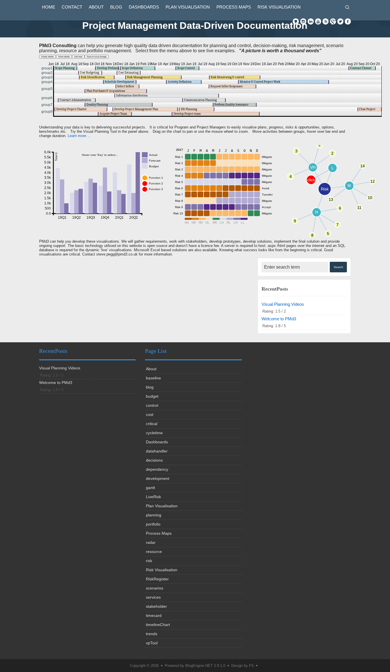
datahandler (157, 451)
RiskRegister (157, 579)
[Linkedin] (310, 21)
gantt (150, 487)
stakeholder (156, 606)
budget (152, 396)
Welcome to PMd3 (279, 318)
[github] (296, 21)
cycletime (154, 432)
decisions (154, 460)
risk (149, 560)
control (152, 405)
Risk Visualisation (279, 7)
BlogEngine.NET (199, 665)
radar (151, 542)
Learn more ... (79, 136)
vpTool (152, 643)
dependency (157, 469)
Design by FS (242, 665)
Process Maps (233, 7)
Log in (335, 5)
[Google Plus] (333, 21)
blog (116, 7)
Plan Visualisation (188, 7)
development (157, 478)
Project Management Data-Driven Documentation (194, 25)
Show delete (64, 57)
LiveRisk (153, 496)
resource (154, 551)
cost (149, 414)
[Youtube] (318, 21)
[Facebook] (348, 21)
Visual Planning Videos (283, 304)
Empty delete (47, 57)
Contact (72, 7)
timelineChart (158, 624)
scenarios (154, 588)
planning (153, 515)
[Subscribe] (325, 21)
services (153, 597)
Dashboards (144, 7)
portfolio (153, 524)
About (96, 7)
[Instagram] (303, 21)
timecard (154, 615)
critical (151, 423)
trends (151, 633)
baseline (153, 378)
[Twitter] (340, 21)
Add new (78, 57)
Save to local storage (96, 57)
